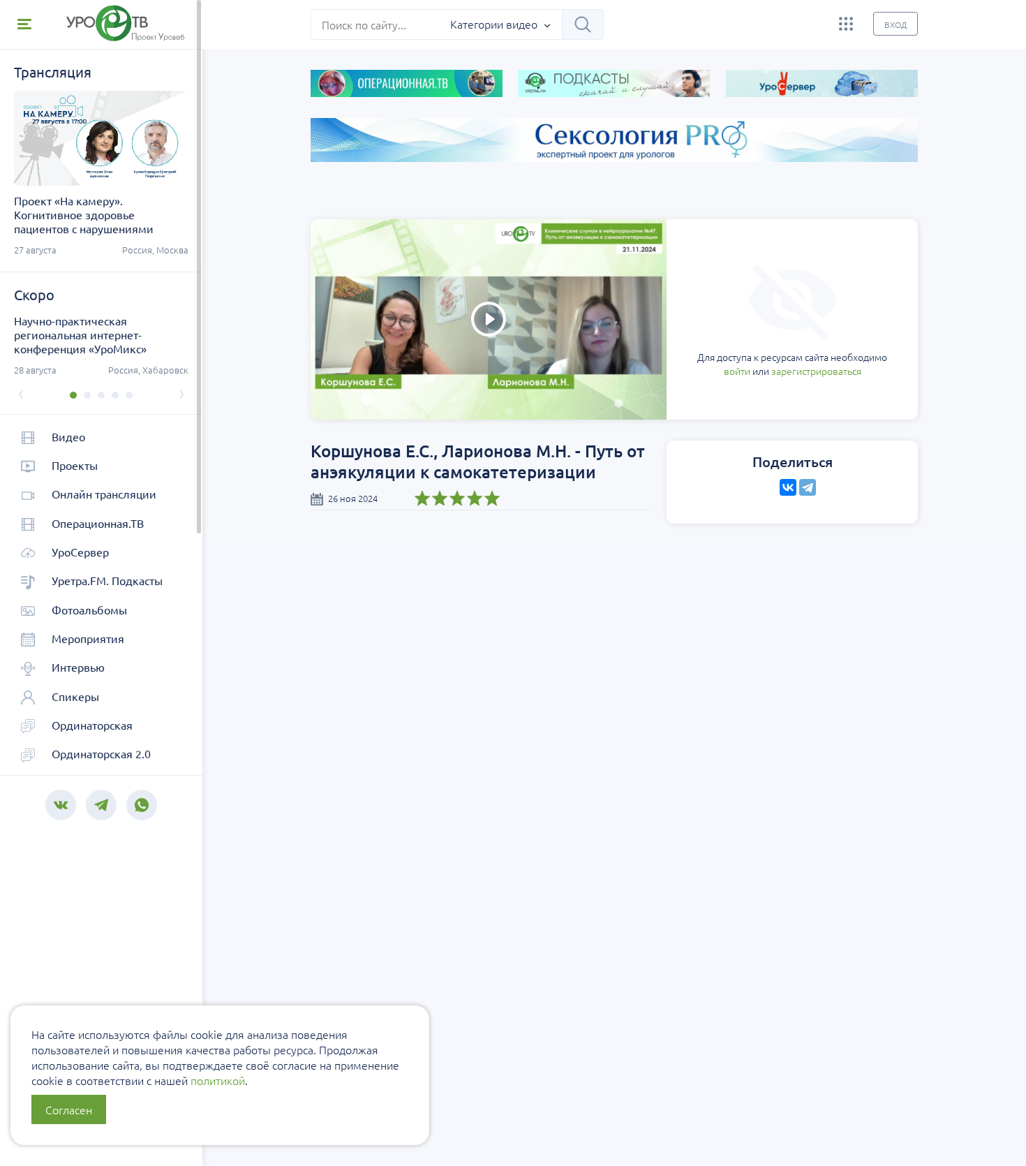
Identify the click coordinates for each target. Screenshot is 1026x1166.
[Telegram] (807, 487)
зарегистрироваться (816, 371)
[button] (73, 395)
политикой (218, 1080)
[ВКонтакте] (788, 487)
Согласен (68, 1109)
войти (737, 371)
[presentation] (21, 392)
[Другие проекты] (846, 24)
